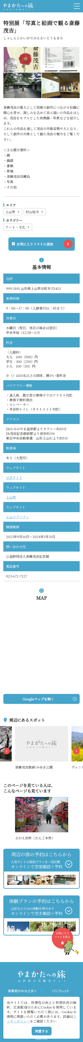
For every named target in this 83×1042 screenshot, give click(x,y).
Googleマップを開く (38, 699)
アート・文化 (15, 227)
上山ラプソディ (17, 517)
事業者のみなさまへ (22, 991)
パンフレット (60, 991)
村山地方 (32, 211)
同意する (41, 1031)
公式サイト (14, 477)
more (19, 728)
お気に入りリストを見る (62, 935)
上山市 (10, 211)
